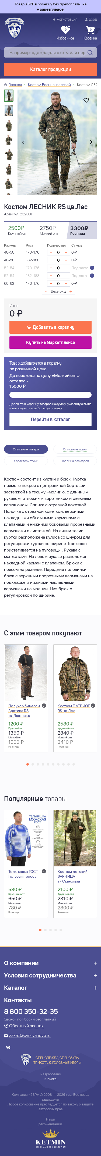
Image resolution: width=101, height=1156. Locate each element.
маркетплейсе (50, 9)
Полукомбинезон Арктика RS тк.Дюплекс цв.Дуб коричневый (24, 715)
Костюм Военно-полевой (49, 85)
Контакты (18, 1000)
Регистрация (67, 20)
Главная (15, 85)
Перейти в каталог (50, 419)
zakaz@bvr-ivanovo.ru (30, 1036)
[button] (27, 764)
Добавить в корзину (53, 327)
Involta (52, 1079)
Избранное (65, 34)
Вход (93, 20)
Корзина (90, 34)
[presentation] (23, 142)
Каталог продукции (50, 69)
